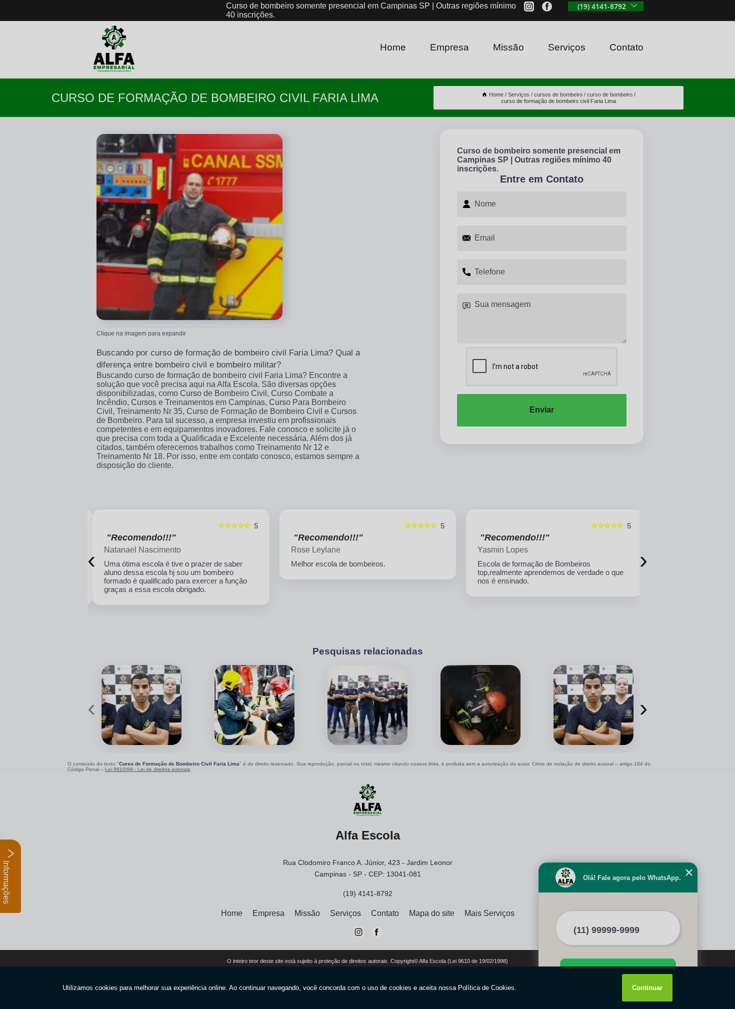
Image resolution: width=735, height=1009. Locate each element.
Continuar (647, 988)
